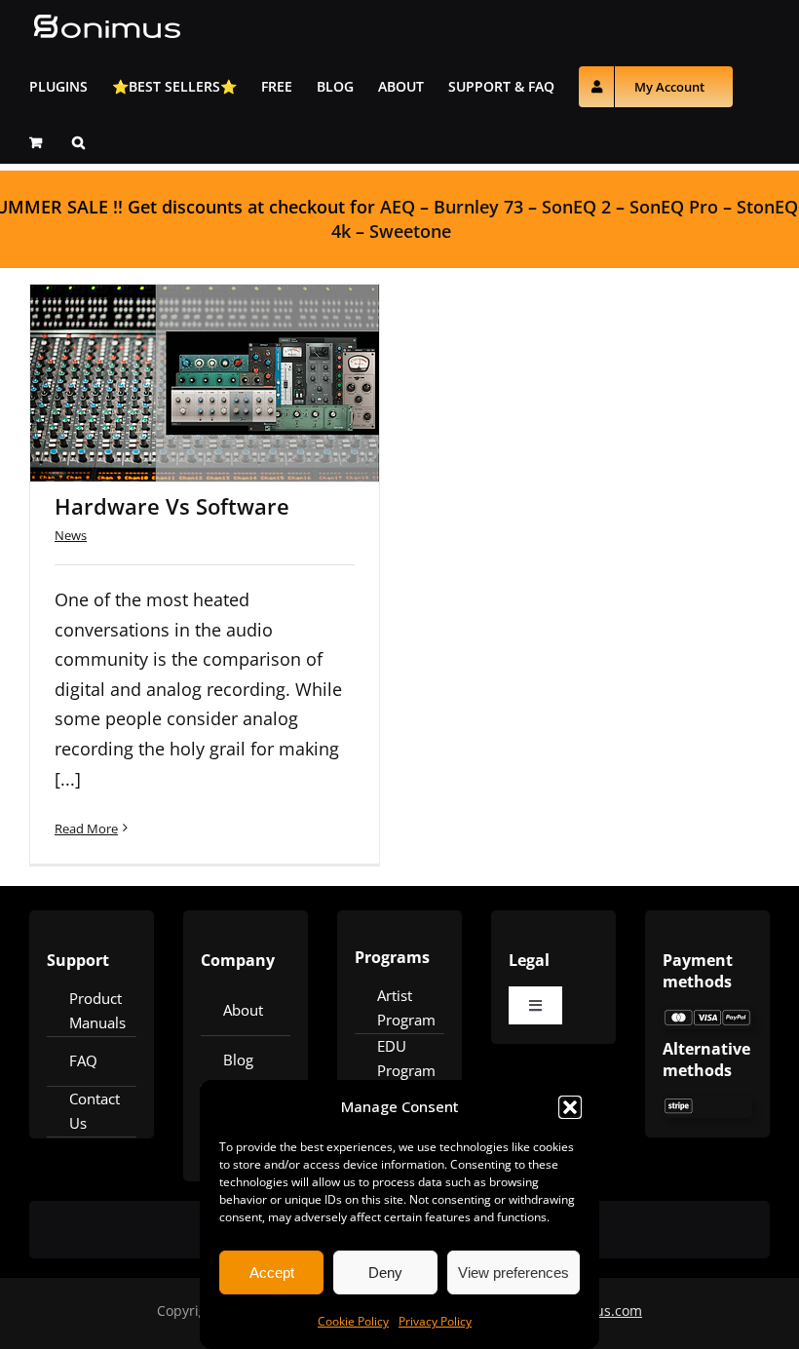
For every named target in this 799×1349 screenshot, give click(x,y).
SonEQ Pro (673, 206)
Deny (385, 1272)
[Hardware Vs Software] (204, 383)
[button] (570, 1107)
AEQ (397, 206)
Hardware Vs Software (179, 356)
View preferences (513, 1272)
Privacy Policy (435, 1321)
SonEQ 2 (576, 206)
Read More (86, 828)
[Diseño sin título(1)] (707, 1016)
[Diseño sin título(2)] (707, 1105)
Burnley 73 (478, 206)
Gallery (230, 356)
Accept (271, 1272)
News (71, 535)
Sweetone (410, 231)
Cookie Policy (353, 1321)
